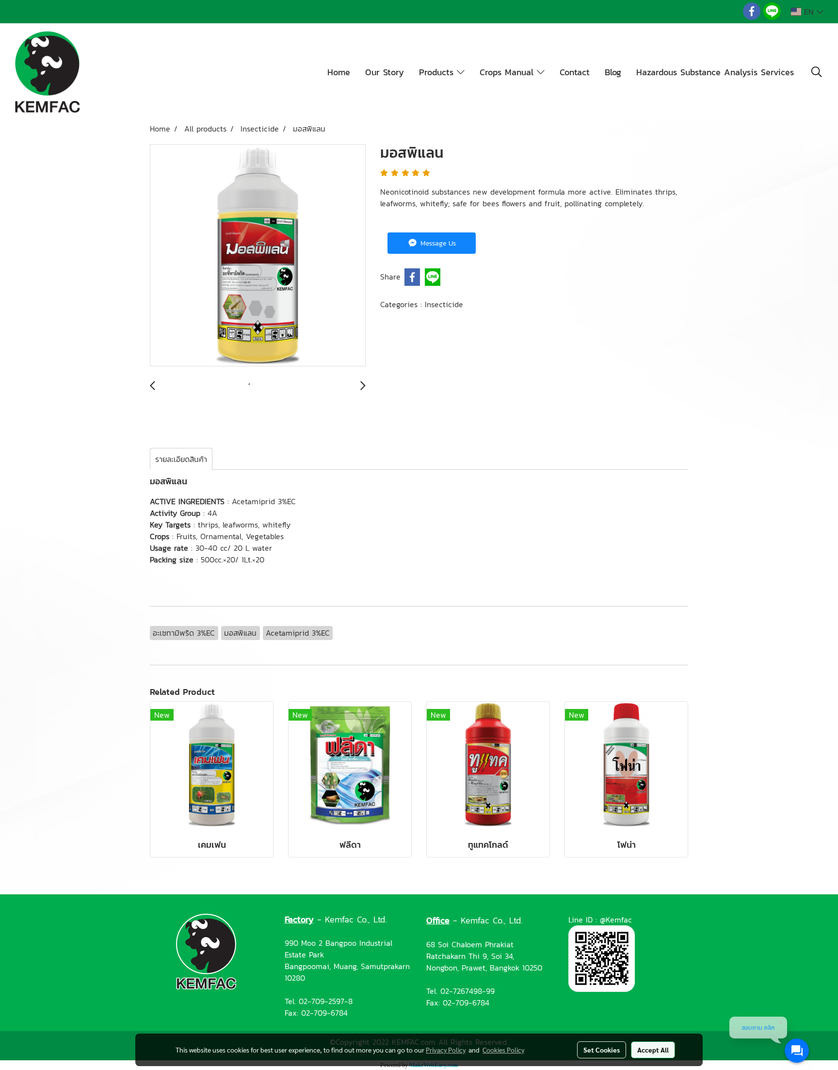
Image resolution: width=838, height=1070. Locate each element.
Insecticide (444, 304)
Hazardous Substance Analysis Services (715, 72)
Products (438, 72)
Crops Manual (508, 72)
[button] (816, 72)
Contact (575, 72)
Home (338, 72)
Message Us (437, 243)
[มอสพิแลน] (257, 256)
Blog (613, 72)
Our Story (384, 72)
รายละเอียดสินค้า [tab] (181, 459)
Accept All (653, 1049)
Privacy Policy (446, 1049)
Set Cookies (601, 1049)
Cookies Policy (503, 1049)
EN (809, 11)
